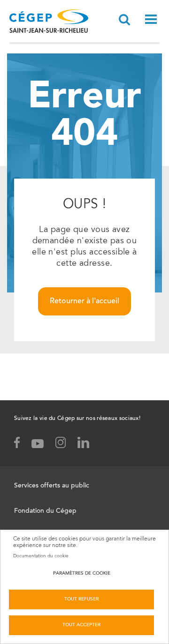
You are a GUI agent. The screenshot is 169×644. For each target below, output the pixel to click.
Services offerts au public (51, 486)
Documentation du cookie (41, 556)
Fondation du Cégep (45, 511)
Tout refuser (81, 599)
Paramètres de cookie (81, 573)
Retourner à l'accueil (84, 301)
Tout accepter (81, 625)
